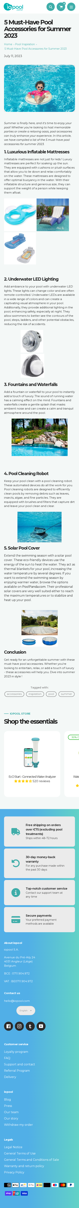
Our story (11, 1118)
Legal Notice (13, 1147)
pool (51, 694)
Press (8, 1106)
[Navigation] (71, 7)
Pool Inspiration (25, 44)
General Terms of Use (20, 1153)
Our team (11, 1112)
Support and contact (19, 1064)
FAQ (7, 1058)
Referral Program (17, 1070)
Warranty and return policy (24, 1166)
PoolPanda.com (34, 586)
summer (66, 694)
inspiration (35, 694)
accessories (14, 694)
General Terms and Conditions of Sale (31, 1160)
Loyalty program (16, 1052)
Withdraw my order (18, 1125)
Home (8, 44)
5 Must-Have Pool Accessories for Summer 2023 (36, 48)
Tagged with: (39, 687)
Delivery (10, 1077)
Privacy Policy (14, 1172)
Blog (7, 1099)
